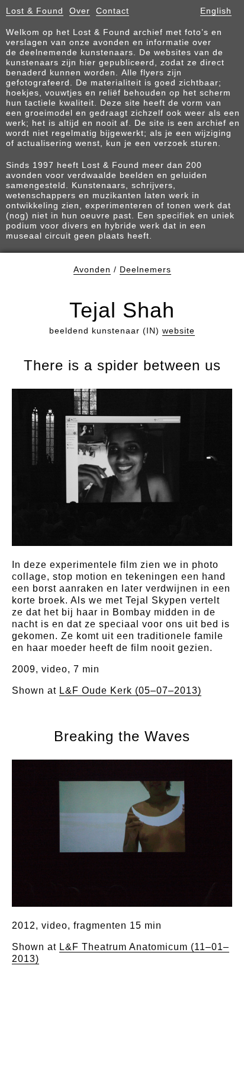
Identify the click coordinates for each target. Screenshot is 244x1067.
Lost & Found (34, 10)
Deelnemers (145, 269)
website (178, 330)
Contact (112, 10)
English (216, 10)
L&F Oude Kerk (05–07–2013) (130, 690)
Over (79, 10)
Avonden (92, 269)
